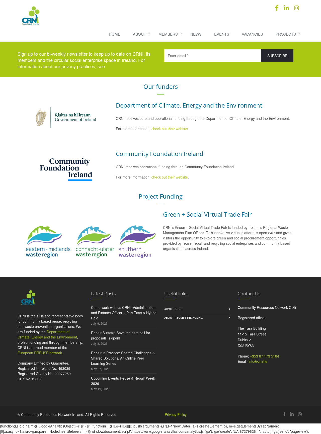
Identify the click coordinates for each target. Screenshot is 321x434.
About (139, 34)
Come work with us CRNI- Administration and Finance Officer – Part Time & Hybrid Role (123, 312)
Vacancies (252, 34)
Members (168, 34)
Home (114, 34)
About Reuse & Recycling (183, 317)
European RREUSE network (40, 352)
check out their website (169, 177)
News (196, 34)
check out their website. (170, 128)
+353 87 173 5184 (264, 356)
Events (221, 34)
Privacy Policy (176, 414)
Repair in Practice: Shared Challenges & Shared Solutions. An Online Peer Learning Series (123, 358)
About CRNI (172, 309)
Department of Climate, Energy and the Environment (47, 334)
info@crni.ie (258, 361)
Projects (286, 34)
